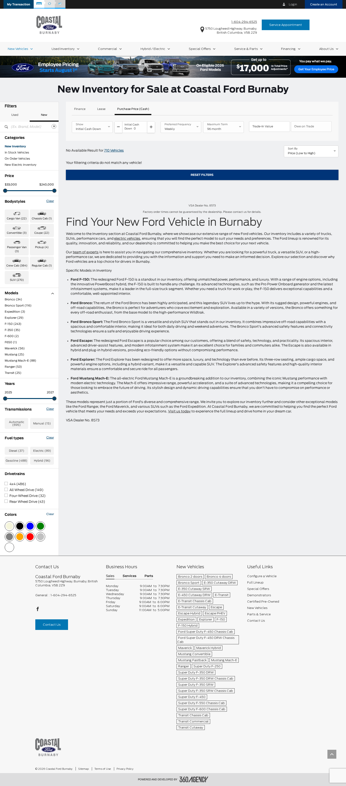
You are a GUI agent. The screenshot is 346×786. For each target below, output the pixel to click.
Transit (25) (13, 372)
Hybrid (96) (42, 460)
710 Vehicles (114, 150)
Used (14, 114)
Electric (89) (42, 450)
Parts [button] (149, 576)
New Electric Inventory (20, 164)
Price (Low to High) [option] (301, 153)
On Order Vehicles (17, 158)
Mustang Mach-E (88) (20, 360)
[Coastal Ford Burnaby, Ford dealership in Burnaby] (49, 24)
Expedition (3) (15, 311)
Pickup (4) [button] (41, 247)
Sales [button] (110, 576)
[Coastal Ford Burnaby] (48, 747)
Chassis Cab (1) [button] (42, 218)
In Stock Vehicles (17, 152)
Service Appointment (285, 25)
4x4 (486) (17, 484)
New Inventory (15, 146)
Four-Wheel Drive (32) (27, 496)
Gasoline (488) (16, 460)
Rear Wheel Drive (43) (27, 502)
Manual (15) (42, 423)
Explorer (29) (14, 317)
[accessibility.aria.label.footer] (194, 779)
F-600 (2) (12, 336)
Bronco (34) (13, 299)
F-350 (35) (12, 330)
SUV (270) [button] (17, 280)
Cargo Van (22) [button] (17, 218)
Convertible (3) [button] (17, 233)
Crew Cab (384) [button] (16, 265)
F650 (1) (11, 342)
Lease (101, 109)
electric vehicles (127, 238)
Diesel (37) (16, 450)
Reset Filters (202, 174)
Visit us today (179, 411)
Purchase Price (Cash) (133, 109)
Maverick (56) (15, 348)
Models (11, 293)
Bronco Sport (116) (18, 305)
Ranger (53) (13, 366)
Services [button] (129, 576)
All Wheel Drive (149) (26, 490)
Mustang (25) (14, 354)
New (44, 114)
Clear (50, 201)
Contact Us (51, 624)
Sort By (293, 149)
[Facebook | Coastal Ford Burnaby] (37, 610)
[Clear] (54, 126)
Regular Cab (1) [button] (42, 265)
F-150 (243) (13, 323)
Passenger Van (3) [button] (17, 249)
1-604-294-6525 (244, 22)
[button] (19, 4)
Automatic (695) (16, 423)
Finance (79, 109)
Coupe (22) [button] (41, 233)
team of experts (86, 252)
